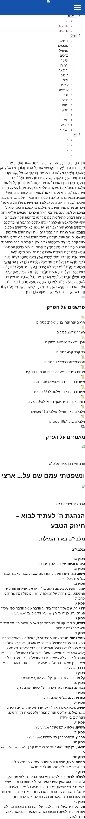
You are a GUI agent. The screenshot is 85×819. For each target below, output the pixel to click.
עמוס (64, 85)
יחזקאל (63, 70)
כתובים (63, 30)
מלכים (64, 55)
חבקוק (64, 110)
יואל (73, 35)
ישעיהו (64, 60)
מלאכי (64, 129)
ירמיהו (64, 65)
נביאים (72, 16)
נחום (65, 105)
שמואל (63, 50)
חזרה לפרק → (75, 816)
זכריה (64, 125)
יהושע (64, 40)
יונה (66, 95)
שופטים (63, 45)
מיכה (65, 100)
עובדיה (63, 90)
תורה (64, 20)
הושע (64, 75)
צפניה (64, 115)
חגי (66, 120)
